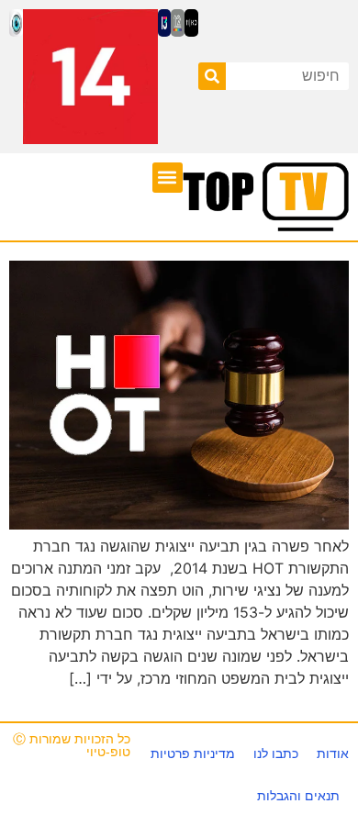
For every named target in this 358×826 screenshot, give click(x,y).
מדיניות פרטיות (193, 753)
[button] (167, 177)
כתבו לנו (275, 753)
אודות (333, 753)
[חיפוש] (212, 76)
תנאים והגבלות (298, 795)
